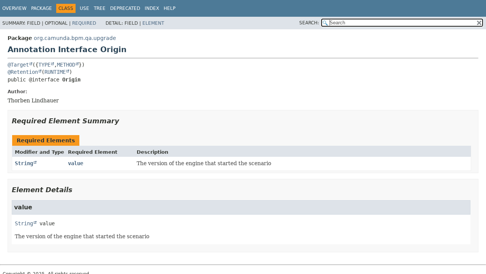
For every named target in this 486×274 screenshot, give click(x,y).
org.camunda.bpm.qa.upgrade (75, 38)
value (75, 163)
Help (169, 8)
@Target (18, 65)
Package (41, 8)
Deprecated (125, 8)
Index (152, 8)
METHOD (66, 65)
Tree (100, 8)
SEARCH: (309, 22)
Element (153, 23)
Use (84, 8)
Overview (14, 8)
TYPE (44, 65)
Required (84, 23)
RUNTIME (55, 72)
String (24, 163)
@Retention (23, 72)
